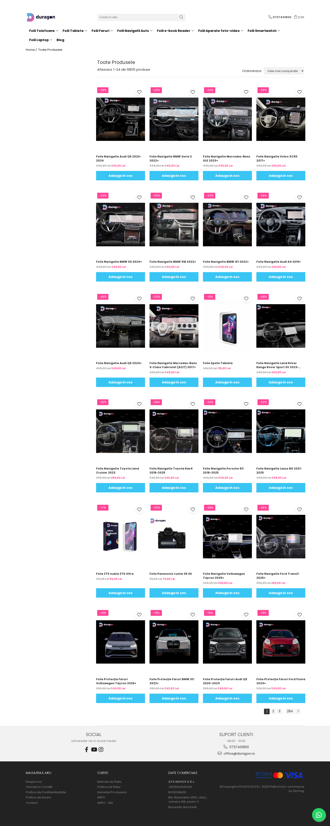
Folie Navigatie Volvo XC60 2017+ (276, 158)
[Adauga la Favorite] (139, 92)
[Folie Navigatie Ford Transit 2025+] (280, 537)
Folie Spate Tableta (218, 363)
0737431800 (239, 747)
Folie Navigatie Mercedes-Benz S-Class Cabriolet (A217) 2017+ (173, 365)
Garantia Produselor (112, 792)
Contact (31, 803)
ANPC (101, 797)
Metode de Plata (109, 782)
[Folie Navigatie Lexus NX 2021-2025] (280, 431)
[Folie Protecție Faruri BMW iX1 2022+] (174, 642)
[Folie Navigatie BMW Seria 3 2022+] (174, 119)
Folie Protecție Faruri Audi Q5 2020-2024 (225, 681)
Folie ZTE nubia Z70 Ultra (115, 574)
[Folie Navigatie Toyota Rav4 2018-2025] (174, 431)
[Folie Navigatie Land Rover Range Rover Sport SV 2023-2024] (280, 326)
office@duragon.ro (239, 753)
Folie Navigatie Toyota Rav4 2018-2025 (171, 470)
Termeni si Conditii (39, 787)
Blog (60, 40)
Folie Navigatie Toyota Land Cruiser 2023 (117, 470)
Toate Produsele (50, 50)
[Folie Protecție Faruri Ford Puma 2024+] (280, 642)
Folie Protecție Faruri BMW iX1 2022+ (172, 681)
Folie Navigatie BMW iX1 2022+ (226, 262)
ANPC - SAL (105, 803)
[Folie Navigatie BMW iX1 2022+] (227, 225)
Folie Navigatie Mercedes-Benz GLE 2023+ (226, 158)
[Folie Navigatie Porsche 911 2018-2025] (227, 431)
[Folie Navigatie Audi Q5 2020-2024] (120, 119)
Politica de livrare (38, 797)
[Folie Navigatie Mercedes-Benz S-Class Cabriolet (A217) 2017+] (174, 326)
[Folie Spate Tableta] (227, 326)
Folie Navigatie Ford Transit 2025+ (277, 576)
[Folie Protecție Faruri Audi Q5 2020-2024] (227, 642)
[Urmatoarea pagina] (298, 711)
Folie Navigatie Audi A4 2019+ (278, 262)
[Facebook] (86, 750)
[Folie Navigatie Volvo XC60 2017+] (280, 119)
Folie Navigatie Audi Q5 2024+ (119, 363)
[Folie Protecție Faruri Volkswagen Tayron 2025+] (120, 642)
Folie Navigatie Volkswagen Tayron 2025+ (224, 576)
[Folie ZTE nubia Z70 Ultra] (120, 537)
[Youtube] (94, 750)
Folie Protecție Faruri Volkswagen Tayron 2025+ (116, 681)
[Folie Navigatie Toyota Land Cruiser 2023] (120, 431)
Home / (31, 50)
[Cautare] (181, 17)
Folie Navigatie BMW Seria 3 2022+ (171, 158)
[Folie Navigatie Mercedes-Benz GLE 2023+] (227, 119)
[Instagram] (101, 750)
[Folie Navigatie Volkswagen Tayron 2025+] (227, 537)
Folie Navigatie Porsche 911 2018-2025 (223, 470)
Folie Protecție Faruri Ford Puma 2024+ (280, 681)
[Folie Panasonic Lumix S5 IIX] (174, 537)
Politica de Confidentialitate (46, 792)
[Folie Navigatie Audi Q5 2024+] (120, 326)
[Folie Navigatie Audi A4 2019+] (280, 225)
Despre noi (34, 782)
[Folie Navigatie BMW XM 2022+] (174, 225)
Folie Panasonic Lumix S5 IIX (171, 574)
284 (290, 711)
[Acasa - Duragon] (48, 17)
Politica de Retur (109, 787)
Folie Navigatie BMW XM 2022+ (173, 262)
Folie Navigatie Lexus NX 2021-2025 (279, 470)
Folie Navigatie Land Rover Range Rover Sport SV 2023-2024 (277, 365)
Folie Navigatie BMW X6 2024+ (119, 262)
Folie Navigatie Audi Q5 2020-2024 (118, 158)
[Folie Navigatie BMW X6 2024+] (120, 225)
